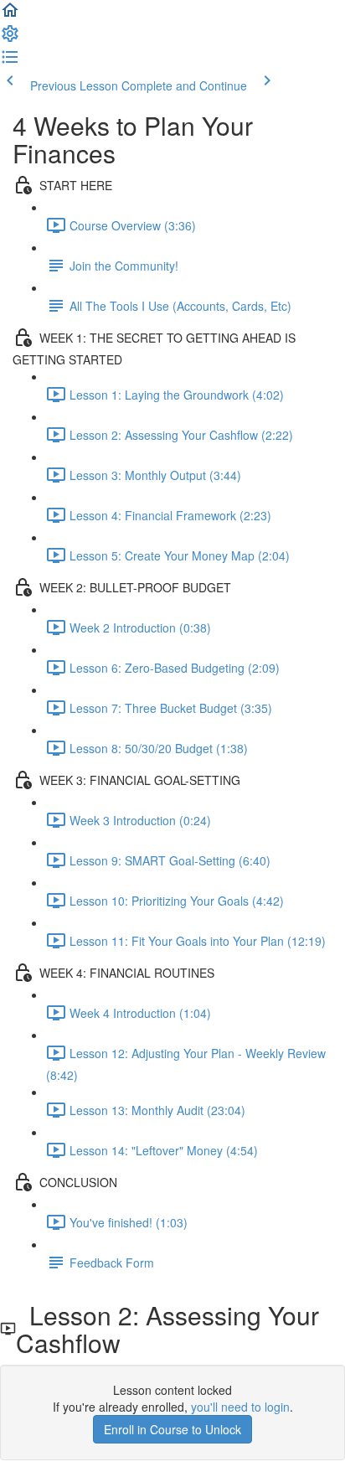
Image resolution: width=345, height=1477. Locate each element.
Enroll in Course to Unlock (172, 1429)
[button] (10, 15)
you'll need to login (240, 1406)
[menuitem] (10, 38)
